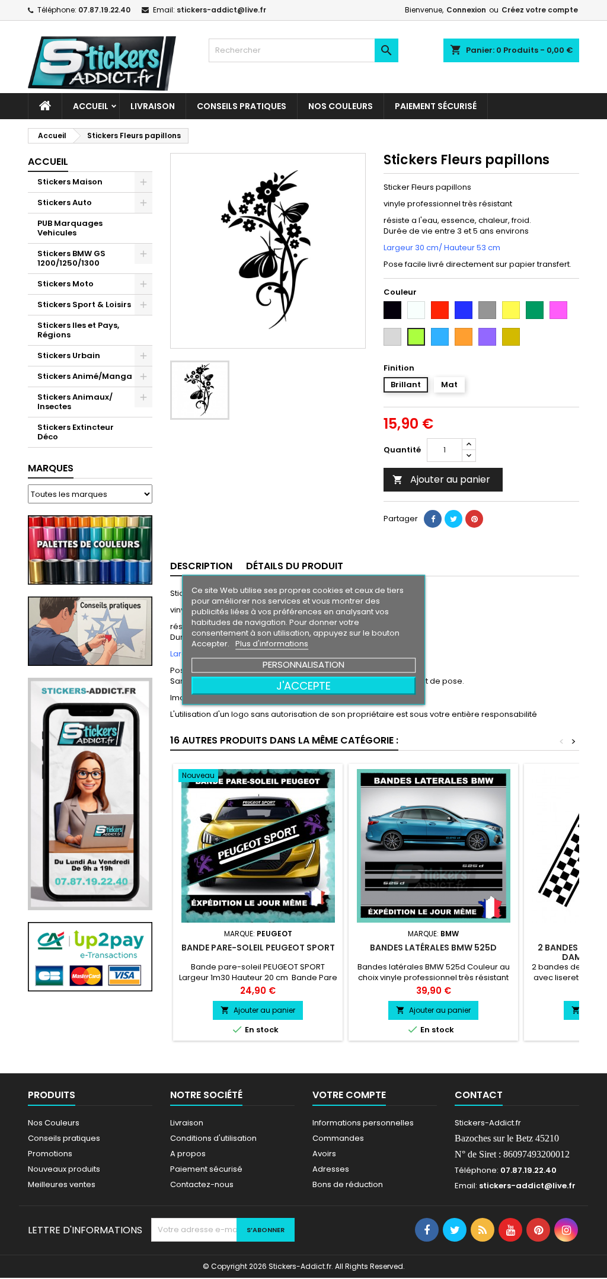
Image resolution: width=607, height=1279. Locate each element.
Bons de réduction (347, 1184)
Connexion (466, 10)
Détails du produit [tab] (294, 566)
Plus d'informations (271, 643)
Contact (479, 1095)
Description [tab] (201, 566)
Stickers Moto (65, 283)
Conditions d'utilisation (213, 1138)
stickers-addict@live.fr (221, 10)
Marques (51, 468)
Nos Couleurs (340, 106)
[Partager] (433, 519)
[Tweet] (453, 519)
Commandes (338, 1138)
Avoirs (324, 1153)
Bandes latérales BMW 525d (433, 947)
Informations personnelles (363, 1122)
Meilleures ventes (61, 1184)
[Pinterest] (474, 519)
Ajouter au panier (441, 479)
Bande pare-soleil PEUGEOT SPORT (258, 947)
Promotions (50, 1153)
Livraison (152, 106)
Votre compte (349, 1095)
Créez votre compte (539, 10)
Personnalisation (303, 664)
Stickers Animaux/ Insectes (75, 401)
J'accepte (303, 685)
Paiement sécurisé (436, 106)
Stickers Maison (70, 181)
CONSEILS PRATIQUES (241, 106)
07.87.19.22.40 (104, 10)
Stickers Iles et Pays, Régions (78, 330)
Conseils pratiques (64, 1138)
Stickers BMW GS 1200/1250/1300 (71, 258)
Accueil (90, 106)
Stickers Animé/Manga (84, 376)
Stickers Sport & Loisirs (84, 304)
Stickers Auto (64, 202)
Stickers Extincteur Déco (75, 432)
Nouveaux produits (64, 1169)
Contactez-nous (202, 1184)
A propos (188, 1153)
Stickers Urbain (68, 355)
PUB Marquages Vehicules (70, 228)
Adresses (330, 1169)
